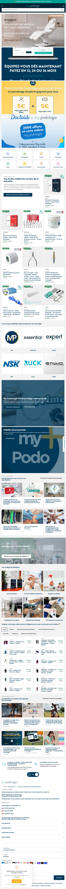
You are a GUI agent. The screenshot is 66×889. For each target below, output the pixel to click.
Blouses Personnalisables (28, 627)
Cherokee (6, 627)
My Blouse (15, 627)
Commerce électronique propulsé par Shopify (29, 786)
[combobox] (32, 10)
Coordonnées (58, 883)
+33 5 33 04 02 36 (9, 808)
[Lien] (32, 30)
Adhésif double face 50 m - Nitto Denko (11, 271)
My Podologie (11, 786)
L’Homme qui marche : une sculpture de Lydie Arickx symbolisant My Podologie (51, 717)
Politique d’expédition (48, 883)
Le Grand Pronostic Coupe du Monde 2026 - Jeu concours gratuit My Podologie (11, 744)
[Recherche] (60, 10)
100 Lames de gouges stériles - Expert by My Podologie (51, 201)
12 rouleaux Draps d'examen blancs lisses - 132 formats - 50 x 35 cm (31, 311)
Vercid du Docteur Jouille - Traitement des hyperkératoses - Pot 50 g (52, 235)
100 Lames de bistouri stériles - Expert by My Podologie (10, 235)
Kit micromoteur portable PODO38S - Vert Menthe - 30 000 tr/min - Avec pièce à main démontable (52, 312)
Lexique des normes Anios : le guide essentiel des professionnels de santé (32, 497)
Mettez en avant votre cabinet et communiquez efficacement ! (52, 497)
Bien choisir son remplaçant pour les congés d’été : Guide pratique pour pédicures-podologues (52, 525)
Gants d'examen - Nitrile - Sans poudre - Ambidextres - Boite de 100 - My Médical (11, 312)
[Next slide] (35, 768)
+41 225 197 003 (8, 813)
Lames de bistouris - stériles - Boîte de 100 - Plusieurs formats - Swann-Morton (30, 236)
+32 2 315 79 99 (8, 811)
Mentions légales (34, 885)
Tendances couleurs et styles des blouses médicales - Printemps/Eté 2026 (51, 744)
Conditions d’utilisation (36, 883)
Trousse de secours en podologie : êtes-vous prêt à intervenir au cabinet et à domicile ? (10, 498)
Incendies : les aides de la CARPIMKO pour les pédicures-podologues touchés (11, 717)
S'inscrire (57, 877)
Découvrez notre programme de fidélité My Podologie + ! (31, 743)
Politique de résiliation (44, 885)
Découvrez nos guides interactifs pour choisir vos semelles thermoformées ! (10, 524)
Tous (4, 623)
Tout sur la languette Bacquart (30, 523)
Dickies (11, 623)
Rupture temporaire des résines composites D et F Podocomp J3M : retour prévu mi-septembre (32, 717)
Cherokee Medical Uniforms (46, 623)
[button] (2, 6)
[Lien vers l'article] (11, 491)
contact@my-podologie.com (11, 805)
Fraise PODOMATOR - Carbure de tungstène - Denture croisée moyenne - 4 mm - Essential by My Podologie (52, 274)
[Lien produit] (52, 191)
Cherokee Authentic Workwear (26, 623)
